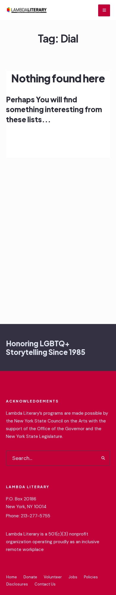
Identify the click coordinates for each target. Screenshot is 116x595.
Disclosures (17, 584)
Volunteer (53, 577)
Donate (30, 577)
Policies (91, 577)
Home (11, 577)
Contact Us (45, 584)
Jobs (72, 577)
